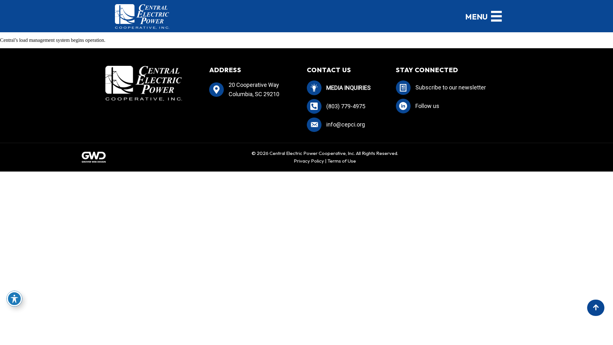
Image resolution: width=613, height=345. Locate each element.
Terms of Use (342, 161)
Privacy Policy (309, 161)
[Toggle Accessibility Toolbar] (14, 298)
